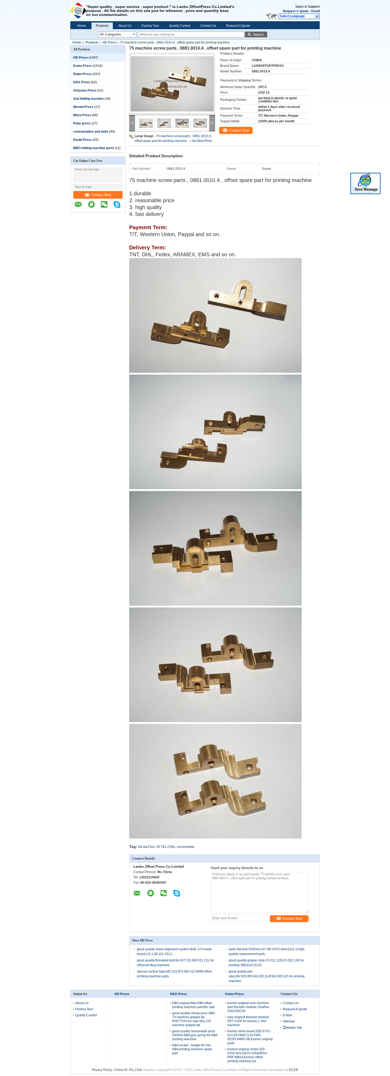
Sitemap (289, 1021)
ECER (293, 1070)
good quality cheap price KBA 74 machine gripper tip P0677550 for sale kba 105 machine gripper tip (193, 1019)
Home (81, 26)
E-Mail (287, 1015)
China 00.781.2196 (128, 1070)
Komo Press (82, 66)
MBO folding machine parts (93, 148)
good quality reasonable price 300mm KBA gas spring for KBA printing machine (194, 1035)
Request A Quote (296, 11)
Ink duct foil (146, 847)
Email (315, 11)
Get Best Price (202, 141)
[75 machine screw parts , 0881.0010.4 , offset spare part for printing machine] (172, 83)
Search (258, 35)
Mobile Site (294, 1028)
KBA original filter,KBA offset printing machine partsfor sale (193, 1005)
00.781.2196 (165, 847)
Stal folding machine (88, 99)
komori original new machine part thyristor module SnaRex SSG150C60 (248, 1007)
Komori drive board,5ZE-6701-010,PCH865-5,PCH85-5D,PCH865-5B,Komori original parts (250, 1037)
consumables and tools (90, 131)
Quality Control (179, 26)
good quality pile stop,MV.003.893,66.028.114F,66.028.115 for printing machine (267, 976)
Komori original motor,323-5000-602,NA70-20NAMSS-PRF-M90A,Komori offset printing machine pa (247, 1055)
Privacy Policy (102, 1070)
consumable (185, 847)
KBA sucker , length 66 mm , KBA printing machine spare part (192, 1049)
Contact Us (208, 26)
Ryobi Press (82, 140)
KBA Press (81, 82)
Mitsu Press (82, 115)
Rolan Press (82, 74)
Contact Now (101, 195)
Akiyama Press (85, 90)
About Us (125, 26)
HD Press (109, 42)
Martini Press (83, 107)
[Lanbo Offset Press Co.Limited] (78, 10)
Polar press (82, 123)
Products (102, 26)
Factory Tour (150, 26)
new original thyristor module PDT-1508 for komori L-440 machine (248, 1021)
